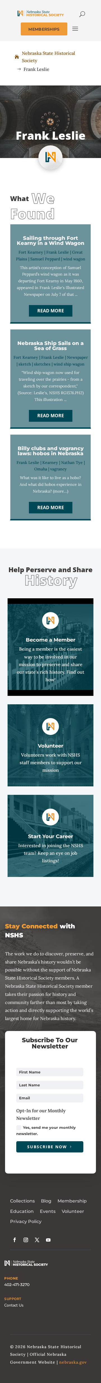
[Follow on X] (37, 1239)
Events (48, 1211)
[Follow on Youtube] (48, 1239)
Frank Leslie (57, 252)
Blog (46, 1201)
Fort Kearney (31, 252)
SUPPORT (12, 1299)
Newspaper (77, 357)
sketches (42, 364)
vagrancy (58, 468)
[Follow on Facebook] (14, 1239)
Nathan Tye (72, 462)
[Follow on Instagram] (25, 1239)
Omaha (40, 468)
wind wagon (74, 258)
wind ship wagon (69, 364)
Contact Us (14, 1305)
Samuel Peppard (45, 258)
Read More (50, 311)
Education (22, 1211)
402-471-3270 (16, 1284)
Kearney (50, 462)
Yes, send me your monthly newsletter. (46, 1130)
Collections (22, 1201)
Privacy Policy (26, 1221)
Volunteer (73, 1211)
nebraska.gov (73, 1362)
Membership (72, 1201)
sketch (25, 364)
